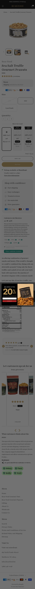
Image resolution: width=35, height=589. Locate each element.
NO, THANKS (9, 303)
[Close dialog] (32, 284)
